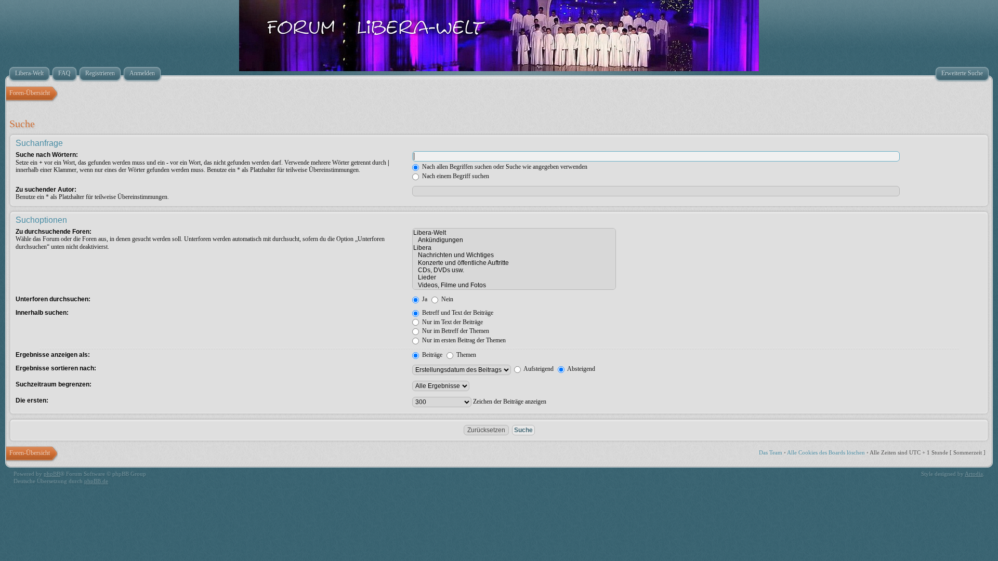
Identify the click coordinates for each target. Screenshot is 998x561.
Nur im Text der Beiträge (452, 322)
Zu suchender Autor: (46, 189)
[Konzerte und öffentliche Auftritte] (514, 262)
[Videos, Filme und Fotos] (514, 285)
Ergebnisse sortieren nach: (56, 368)
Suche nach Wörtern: (47, 154)
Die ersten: (32, 400)
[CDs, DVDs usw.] (514, 270)
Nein (446, 299)
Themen (465, 354)
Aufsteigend (538, 368)
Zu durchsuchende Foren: (53, 231)
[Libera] (514, 247)
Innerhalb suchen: (42, 312)
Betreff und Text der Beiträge (457, 312)
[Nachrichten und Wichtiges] (514, 255)
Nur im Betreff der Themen (455, 331)
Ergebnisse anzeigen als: (53, 354)
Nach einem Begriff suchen (455, 176)
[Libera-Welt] (514, 232)
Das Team (770, 452)
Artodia (974, 474)
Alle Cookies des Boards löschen (826, 452)
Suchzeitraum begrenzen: (53, 384)
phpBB (52, 474)
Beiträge (431, 354)
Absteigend (580, 368)
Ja (424, 299)
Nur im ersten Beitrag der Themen (463, 340)
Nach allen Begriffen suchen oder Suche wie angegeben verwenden (504, 166)
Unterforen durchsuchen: (53, 299)
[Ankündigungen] (514, 240)
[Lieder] (514, 277)
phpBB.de (96, 481)
